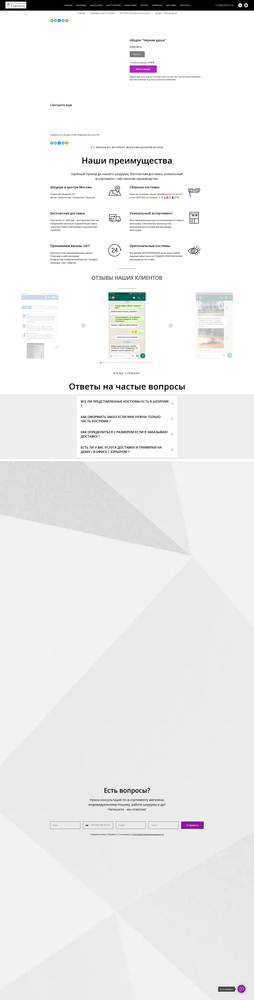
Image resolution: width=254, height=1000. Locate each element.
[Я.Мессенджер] (63, 20)
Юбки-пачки (130, 5)
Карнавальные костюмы (102, 13)
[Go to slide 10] (122, 362)
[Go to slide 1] (100, 362)
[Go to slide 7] (115, 362)
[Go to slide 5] (110, 362)
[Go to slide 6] (112, 362)
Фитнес (144, 5)
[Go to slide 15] (134, 362)
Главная (68, 5)
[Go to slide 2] (103, 362)
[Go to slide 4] (107, 362)
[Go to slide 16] (136, 362)
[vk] (240, 5)
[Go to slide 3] (105, 362)
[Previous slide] (83, 325)
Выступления (113, 5)
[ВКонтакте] (59, 20)
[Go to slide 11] (124, 362)
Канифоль (157, 5)
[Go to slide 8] (117, 362)
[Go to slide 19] (143, 362)
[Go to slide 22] (150, 362)
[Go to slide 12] (127, 362)
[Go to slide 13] (129, 362)
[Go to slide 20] (146, 362)
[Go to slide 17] (138, 362)
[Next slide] (170, 325)
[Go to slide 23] (153, 362)
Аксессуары (96, 5)
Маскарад (81, 5)
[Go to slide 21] (148, 362)
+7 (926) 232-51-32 (224, 5)
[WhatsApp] (51, 20)
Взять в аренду (143, 69)
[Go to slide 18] (141, 362)
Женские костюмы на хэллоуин (135, 13)
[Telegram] (55, 20)
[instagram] (246, 5)
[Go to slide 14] (131, 362)
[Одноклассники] (66, 20)
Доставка (171, 5)
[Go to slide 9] (119, 362)
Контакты (185, 5)
